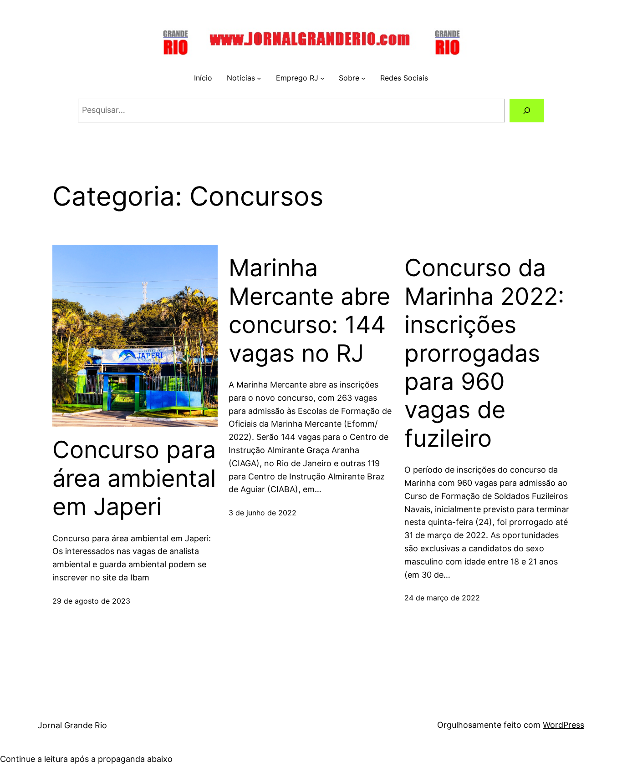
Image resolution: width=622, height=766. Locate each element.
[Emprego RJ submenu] (322, 78)
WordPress (563, 725)
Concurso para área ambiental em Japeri (134, 478)
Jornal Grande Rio (72, 725)
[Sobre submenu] (363, 78)
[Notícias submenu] (259, 78)
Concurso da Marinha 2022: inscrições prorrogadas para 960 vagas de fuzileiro (484, 353)
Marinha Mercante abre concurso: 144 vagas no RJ (309, 310)
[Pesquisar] (527, 110)
